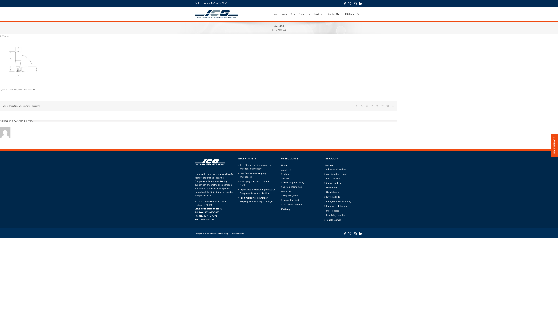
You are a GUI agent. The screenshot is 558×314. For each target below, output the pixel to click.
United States (217, 191)
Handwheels (332, 192)
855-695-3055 (219, 3)
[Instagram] (355, 3)
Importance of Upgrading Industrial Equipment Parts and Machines (257, 191)
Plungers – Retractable (337, 206)
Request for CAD (291, 199)
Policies (286, 173)
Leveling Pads (333, 196)
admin (4, 90)
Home (284, 165)
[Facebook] (344, 3)
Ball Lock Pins (333, 178)
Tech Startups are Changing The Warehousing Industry (255, 167)
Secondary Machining (293, 182)
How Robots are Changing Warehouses (253, 175)
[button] (358, 14)
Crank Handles (333, 183)
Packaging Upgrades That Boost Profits (255, 183)
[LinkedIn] (360, 3)
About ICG (286, 169)
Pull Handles (332, 210)
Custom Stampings (292, 186)
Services (285, 178)
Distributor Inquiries (293, 204)
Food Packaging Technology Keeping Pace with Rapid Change (256, 199)
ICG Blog (285, 209)
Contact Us (286, 191)
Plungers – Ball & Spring (338, 201)
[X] (349, 3)
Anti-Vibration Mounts (337, 173)
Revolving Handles (335, 215)
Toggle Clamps (333, 219)
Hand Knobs (332, 187)
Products (328, 165)
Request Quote (290, 195)
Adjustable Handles (336, 169)
